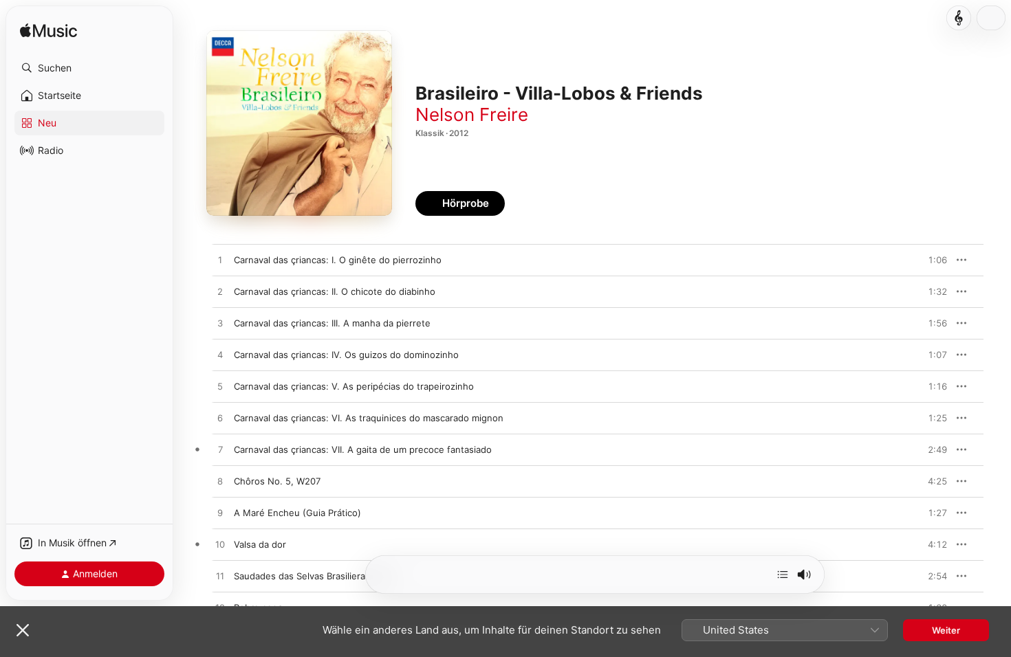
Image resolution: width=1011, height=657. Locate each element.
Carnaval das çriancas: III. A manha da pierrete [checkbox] (332, 323)
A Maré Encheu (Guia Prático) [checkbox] (297, 512)
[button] (89, 68)
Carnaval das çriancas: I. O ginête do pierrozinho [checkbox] (338, 259)
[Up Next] (782, 574)
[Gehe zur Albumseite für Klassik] (958, 17)
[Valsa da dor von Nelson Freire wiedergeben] (220, 545)
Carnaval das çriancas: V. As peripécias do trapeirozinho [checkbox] (354, 386)
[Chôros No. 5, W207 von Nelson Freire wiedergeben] (220, 482)
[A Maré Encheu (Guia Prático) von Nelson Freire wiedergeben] (220, 513)
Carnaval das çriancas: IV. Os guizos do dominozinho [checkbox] (346, 354)
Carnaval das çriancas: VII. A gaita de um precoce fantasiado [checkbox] (363, 449)
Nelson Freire (471, 114)
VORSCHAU (928, 260)
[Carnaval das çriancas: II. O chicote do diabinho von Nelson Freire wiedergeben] (220, 292)
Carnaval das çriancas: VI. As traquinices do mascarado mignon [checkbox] (368, 417)
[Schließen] (23, 630)
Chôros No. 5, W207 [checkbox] (277, 481)
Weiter (946, 630)
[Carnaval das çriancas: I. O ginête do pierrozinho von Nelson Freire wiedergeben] (220, 260)
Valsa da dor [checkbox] (260, 544)
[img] (48, 31)
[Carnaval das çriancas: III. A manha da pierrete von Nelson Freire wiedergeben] (220, 324)
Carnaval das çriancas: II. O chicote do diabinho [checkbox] (334, 291)
